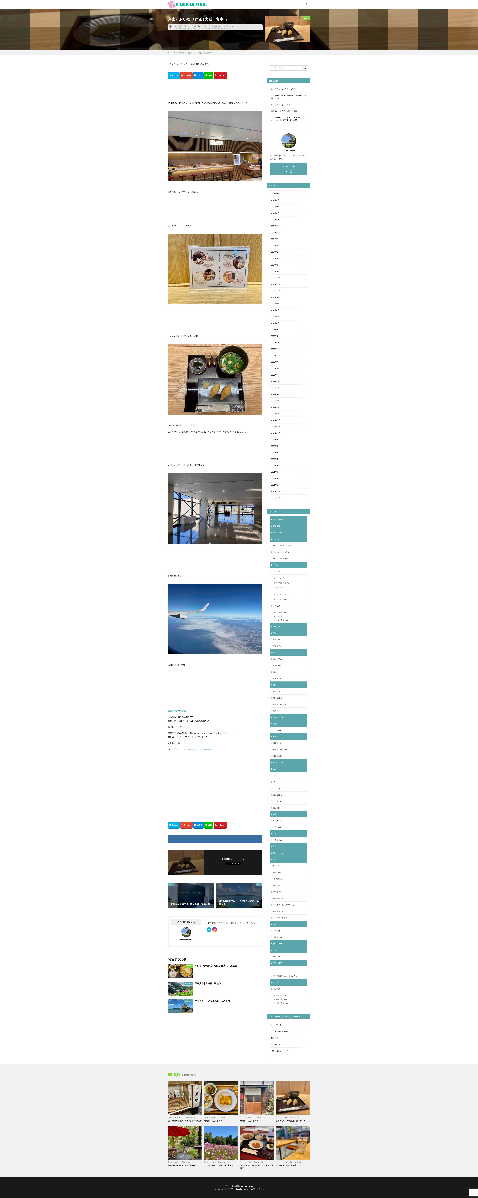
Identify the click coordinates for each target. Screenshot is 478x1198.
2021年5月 (275, 459)
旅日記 (226, 28)
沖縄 (275, 859)
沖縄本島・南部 (279, 911)
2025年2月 (275, 213)
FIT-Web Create (235, 1189)
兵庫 (275, 685)
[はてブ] (198, 75)
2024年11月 (276, 226)
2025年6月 (275, 200)
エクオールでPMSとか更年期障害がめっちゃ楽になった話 (288, 96)
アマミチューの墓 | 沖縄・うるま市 (212, 1001)
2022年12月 (276, 342)
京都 (275, 652)
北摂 (208, 26)
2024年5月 (275, 258)
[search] (304, 68)
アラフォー (175, 28)
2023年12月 (276, 278)
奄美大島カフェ (282, 995)
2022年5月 (275, 388)
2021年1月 (275, 485)
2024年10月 (276, 232)
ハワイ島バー (281, 616)
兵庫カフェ (277, 691)
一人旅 (206, 28)
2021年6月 (275, 452)
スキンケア (277, 969)
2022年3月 (275, 401)
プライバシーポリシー (280, 1031)
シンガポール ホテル (281, 552)
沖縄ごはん (277, 872)
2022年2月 (275, 407)
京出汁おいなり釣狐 (177, 711)
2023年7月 (275, 310)
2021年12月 (276, 420)
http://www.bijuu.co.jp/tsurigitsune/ (197, 749)
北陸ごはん (277, 730)
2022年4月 (275, 394)
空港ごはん (229, 26)
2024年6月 (275, 252)
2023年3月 (275, 336)
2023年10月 (276, 291)
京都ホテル (277, 678)
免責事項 (274, 1038)
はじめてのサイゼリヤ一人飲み (283, 89)
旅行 (230, 28)
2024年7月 (275, 245)
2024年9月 (275, 239)
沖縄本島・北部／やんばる (283, 905)
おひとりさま (191, 28)
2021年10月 (276, 433)
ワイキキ (279, 588)
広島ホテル (277, 840)
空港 (223, 26)
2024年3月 (275, 265)
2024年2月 (275, 271)
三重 (275, 633)
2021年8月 (275, 446)
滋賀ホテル (277, 937)
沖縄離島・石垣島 (280, 918)
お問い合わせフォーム (280, 1051)
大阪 (211, 26)
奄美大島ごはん (282, 999)
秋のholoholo (278, 944)
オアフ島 (276, 571)
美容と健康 (277, 963)
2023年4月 (275, 329)
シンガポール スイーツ (282, 545)
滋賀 (275, 924)
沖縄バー (276, 885)
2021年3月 (275, 472)
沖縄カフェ (277, 866)
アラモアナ (280, 578)
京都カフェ (277, 659)
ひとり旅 (203, 26)
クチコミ (200, 28)
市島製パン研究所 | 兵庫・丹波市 (284, 111)
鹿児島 (275, 982)
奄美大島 (276, 989)
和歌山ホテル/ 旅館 (280, 749)
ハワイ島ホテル (282, 620)
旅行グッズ (277, 846)
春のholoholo (278, 853)
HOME (172, 53)
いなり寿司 (183, 28)
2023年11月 (276, 284)
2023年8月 (275, 304)
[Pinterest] (220, 75)
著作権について (277, 1044)
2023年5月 (275, 323)
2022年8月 (275, 368)
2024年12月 (276, 219)
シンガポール (278, 539)
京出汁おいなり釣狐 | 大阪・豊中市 (200, 53)
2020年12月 (276, 491)
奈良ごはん (277, 827)
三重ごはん (277, 639)
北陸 (275, 724)
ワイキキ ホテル (282, 594)
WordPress (258, 1189)
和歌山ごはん (278, 743)
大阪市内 (276, 808)
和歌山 (275, 736)
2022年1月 (275, 414)
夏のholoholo (278, 762)
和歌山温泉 (277, 756)
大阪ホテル (277, 801)
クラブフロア (278, 532)
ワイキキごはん (282, 599)
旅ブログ (220, 28)
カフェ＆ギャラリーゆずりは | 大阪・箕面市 (256, 1166)
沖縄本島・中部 (279, 898)
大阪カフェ (277, 788)
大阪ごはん (217, 26)
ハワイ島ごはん (282, 612)
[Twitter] (174, 75)
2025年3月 (275, 207)
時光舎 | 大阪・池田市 (213, 1120)
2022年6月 (275, 381)
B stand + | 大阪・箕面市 (286, 1165)
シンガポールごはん (281, 558)
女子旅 (214, 28)
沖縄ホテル (277, 892)
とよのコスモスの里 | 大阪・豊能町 (218, 1165)
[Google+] (186, 75)
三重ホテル (277, 646)
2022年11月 (276, 349)
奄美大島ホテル (282, 1003)
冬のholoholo (278, 717)
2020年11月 (276, 498)
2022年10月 (276, 355)
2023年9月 (275, 297)
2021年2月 (275, 478)
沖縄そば (279, 879)
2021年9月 (275, 439)
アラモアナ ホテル (283, 583)
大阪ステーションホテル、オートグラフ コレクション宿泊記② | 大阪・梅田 (288, 118)
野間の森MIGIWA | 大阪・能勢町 (182, 1165)
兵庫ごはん (277, 698)
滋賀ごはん (277, 931)
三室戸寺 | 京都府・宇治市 (208, 983)
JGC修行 (276, 526)
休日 (210, 28)
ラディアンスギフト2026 (281, 105)
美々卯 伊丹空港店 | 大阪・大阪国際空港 (185, 1120)
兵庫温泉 (276, 711)
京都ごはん (277, 665)
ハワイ (275, 565)
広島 (275, 834)
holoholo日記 (278, 519)
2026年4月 (275, 194)
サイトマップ (276, 1025)
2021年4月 (275, 465)
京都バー (276, 672)
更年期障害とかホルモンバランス (286, 976)
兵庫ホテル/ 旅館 (279, 704)
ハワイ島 (276, 606)
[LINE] (208, 75)
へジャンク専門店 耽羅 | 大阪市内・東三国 (216, 965)
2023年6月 (275, 317)
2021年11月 (276, 427)
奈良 (275, 814)
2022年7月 (275, 375)
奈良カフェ (277, 821)
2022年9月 (275, 362)
